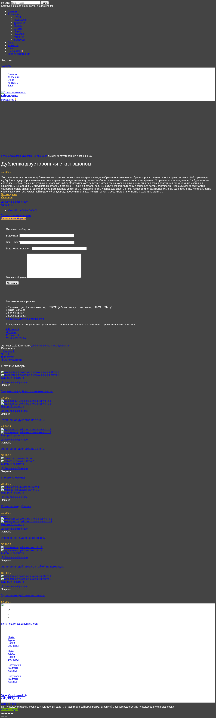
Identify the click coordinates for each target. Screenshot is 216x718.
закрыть (6, 66)
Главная (6, 156)
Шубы (11, 637)
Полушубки (14, 665)
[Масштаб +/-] (12, 713)
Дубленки (16, 156)
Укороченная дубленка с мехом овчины (27, 391)
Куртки (11, 640)
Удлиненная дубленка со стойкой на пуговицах (32, 566)
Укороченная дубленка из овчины (23, 537)
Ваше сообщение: (16, 277)
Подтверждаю (9, 709)
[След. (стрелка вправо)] (5, 716)
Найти (44, 3)
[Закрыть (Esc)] (2, 713)
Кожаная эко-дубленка (16, 506)
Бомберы (13, 645)
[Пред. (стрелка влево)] (2, 716)
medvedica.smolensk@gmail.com (25, 318)
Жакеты (12, 670)
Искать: (5, 2)
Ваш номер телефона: (19, 248)
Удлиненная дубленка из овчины (23, 420)
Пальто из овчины (13, 477)
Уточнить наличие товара (22, 210)
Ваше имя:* (12, 235)
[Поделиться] (5, 713)
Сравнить (7, 204)
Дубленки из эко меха (34, 156)
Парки (11, 643)
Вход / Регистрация (19, 54)
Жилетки (13, 668)
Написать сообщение (13, 218)
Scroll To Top (8, 704)
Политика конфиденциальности (19, 623)
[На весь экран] (9, 713)
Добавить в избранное (14, 201)
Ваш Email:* (13, 242)
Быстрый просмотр (12, 377)
